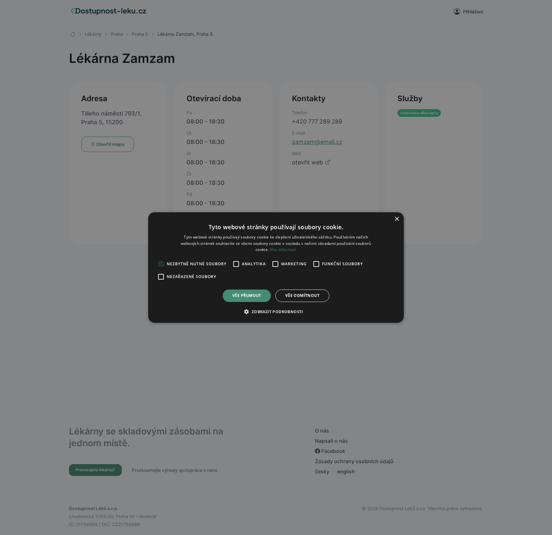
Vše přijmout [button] (246, 295)
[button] (276, 311)
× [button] (396, 219)
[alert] (276, 267)
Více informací (283, 249)
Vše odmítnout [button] (302, 295)
